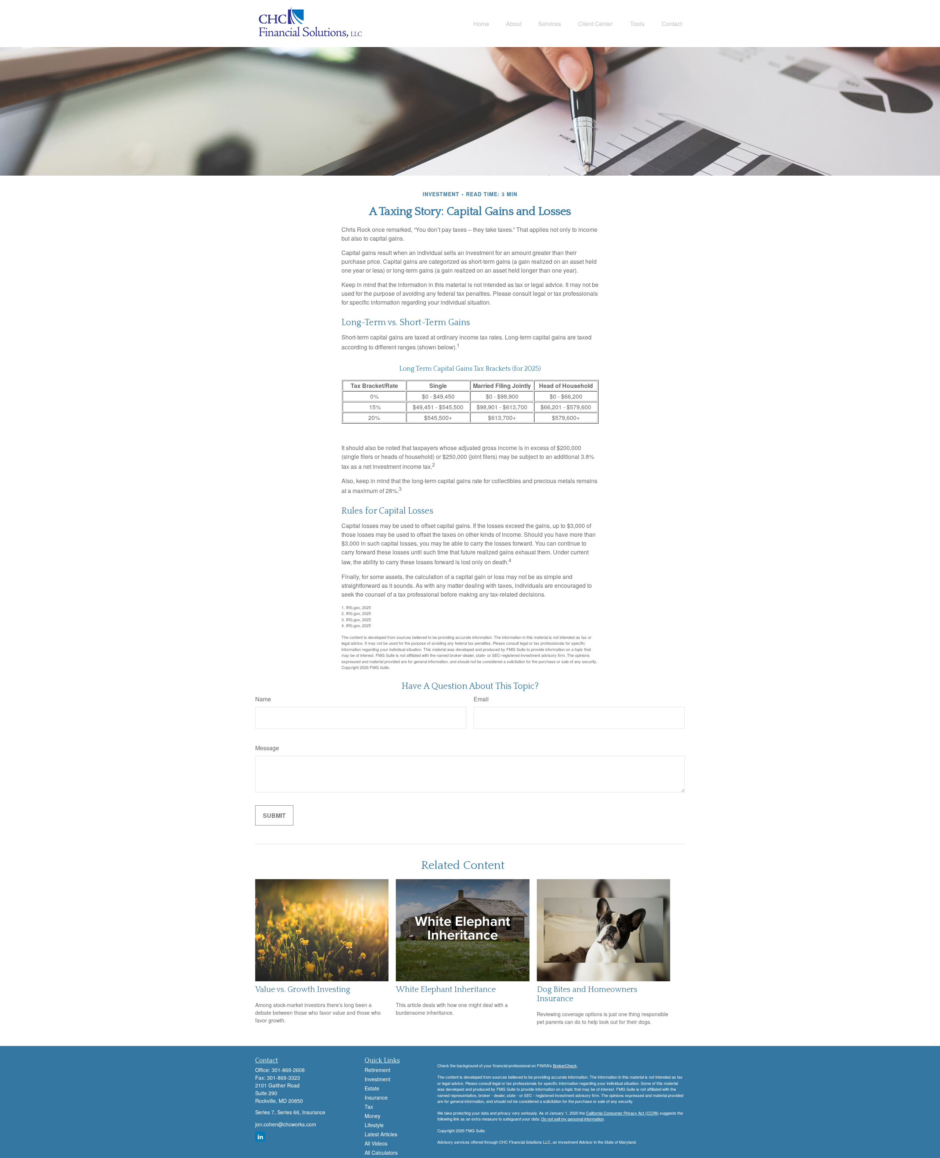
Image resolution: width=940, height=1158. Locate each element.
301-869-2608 (288, 1070)
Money (372, 1115)
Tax (369, 1106)
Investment (377, 1079)
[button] (481, 23)
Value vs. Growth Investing (302, 989)
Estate (372, 1088)
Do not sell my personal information (572, 1119)
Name (263, 699)
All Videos (376, 1143)
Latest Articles (381, 1134)
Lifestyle (374, 1125)
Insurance (376, 1097)
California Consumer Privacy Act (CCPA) (622, 1113)
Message (267, 748)
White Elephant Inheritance (446, 989)
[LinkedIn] (260, 1136)
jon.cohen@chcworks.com (285, 1124)
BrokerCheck (565, 1065)
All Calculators (381, 1152)
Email (481, 699)
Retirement (377, 1070)
